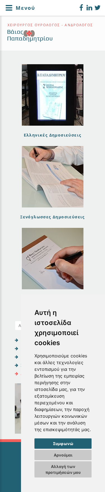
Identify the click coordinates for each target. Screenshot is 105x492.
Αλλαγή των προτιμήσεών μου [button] (63, 469)
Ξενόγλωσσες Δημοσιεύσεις (52, 216)
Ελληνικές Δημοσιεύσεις (52, 135)
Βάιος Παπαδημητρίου (30, 35)
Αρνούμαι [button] (63, 455)
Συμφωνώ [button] (63, 443)
